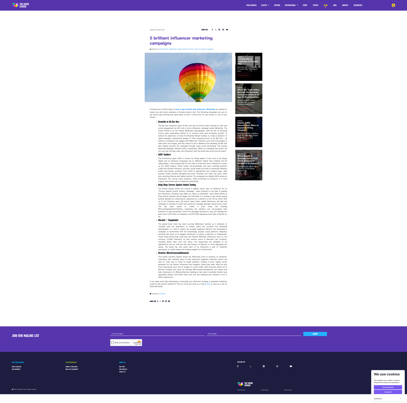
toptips (162, 294)
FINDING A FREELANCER (71, 367)
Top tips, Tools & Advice (196, 49)
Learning (209, 49)
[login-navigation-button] (393, 5)
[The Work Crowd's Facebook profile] (237, 366)
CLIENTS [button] (264, 5)
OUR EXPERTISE (123, 369)
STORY (305, 5)
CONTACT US (122, 372)
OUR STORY (122, 367)
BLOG (325, 5)
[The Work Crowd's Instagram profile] (277, 366)
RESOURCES (358, 5)
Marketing (173, 49)
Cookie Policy (264, 390)
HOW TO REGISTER (16, 367)
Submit (315, 334)
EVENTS (315, 5)
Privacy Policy (241, 390)
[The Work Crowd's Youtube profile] (291, 366)
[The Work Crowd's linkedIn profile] (264, 366)
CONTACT (345, 5)
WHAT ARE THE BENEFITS (72, 369)
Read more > (244, 75)
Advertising (163, 49)
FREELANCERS (251, 5)
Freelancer (182, 49)
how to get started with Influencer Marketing (195, 109)
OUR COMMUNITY (16, 369)
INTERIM (277, 5)
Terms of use (287, 390)
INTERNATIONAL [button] (290, 5)
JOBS (335, 5)
